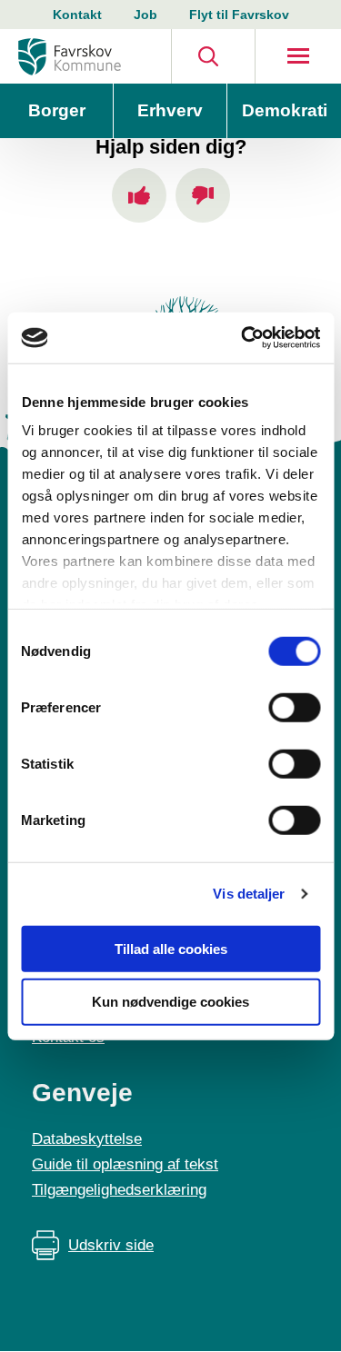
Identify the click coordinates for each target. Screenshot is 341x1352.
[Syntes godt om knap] (139, 195)
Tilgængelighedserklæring (119, 1189)
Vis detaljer (249, 893)
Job (145, 14)
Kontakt (77, 14)
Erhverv (170, 110)
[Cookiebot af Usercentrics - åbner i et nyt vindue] (242, 338)
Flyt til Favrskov (239, 14)
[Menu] (298, 56)
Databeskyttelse (87, 1139)
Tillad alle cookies (171, 948)
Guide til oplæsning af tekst (125, 1164)
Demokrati (284, 110)
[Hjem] (70, 56)
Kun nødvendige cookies (170, 1001)
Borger (56, 110)
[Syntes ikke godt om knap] (203, 195)
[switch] (294, 706)
